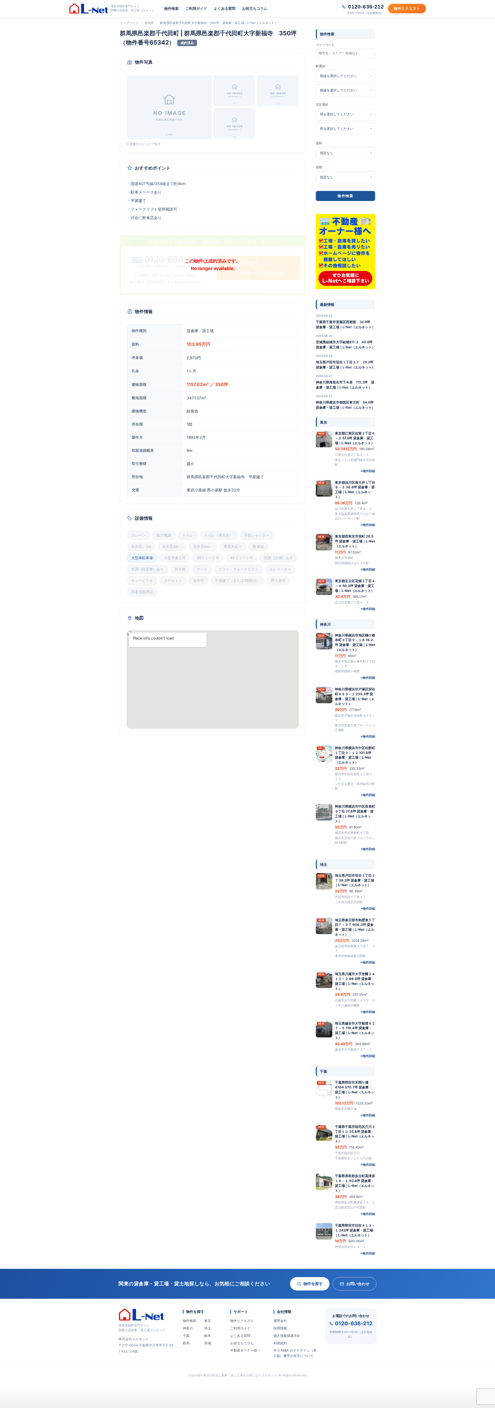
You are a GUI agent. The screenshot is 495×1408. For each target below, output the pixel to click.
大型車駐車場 (142, 558)
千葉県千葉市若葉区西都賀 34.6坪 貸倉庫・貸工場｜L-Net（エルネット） (345, 324)
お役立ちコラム (254, 8)
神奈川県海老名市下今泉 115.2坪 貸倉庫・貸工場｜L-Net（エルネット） (345, 384)
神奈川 (188, 1328)
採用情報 (280, 1328)
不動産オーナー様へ (245, 1350)
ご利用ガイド (196, 8)
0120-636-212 (354, 1323)
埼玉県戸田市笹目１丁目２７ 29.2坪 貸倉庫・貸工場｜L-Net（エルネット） (345, 364)
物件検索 (171, 8)
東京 (207, 1321)
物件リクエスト (242, 1321)
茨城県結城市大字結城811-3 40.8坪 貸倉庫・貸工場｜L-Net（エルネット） (345, 344)
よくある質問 (224, 8)
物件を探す (313, 1283)
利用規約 (280, 1343)
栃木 (207, 1336)
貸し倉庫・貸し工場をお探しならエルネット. (246, 1375)
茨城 (207, 1343)
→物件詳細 (367, 471)
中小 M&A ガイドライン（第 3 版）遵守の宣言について (295, 1353)
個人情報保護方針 (287, 1336)
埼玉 (207, 1328)
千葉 (186, 1336)
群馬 (186, 1343)
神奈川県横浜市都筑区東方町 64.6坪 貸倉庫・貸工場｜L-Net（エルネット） (345, 404)
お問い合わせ (357, 1283)
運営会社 (280, 1321)
